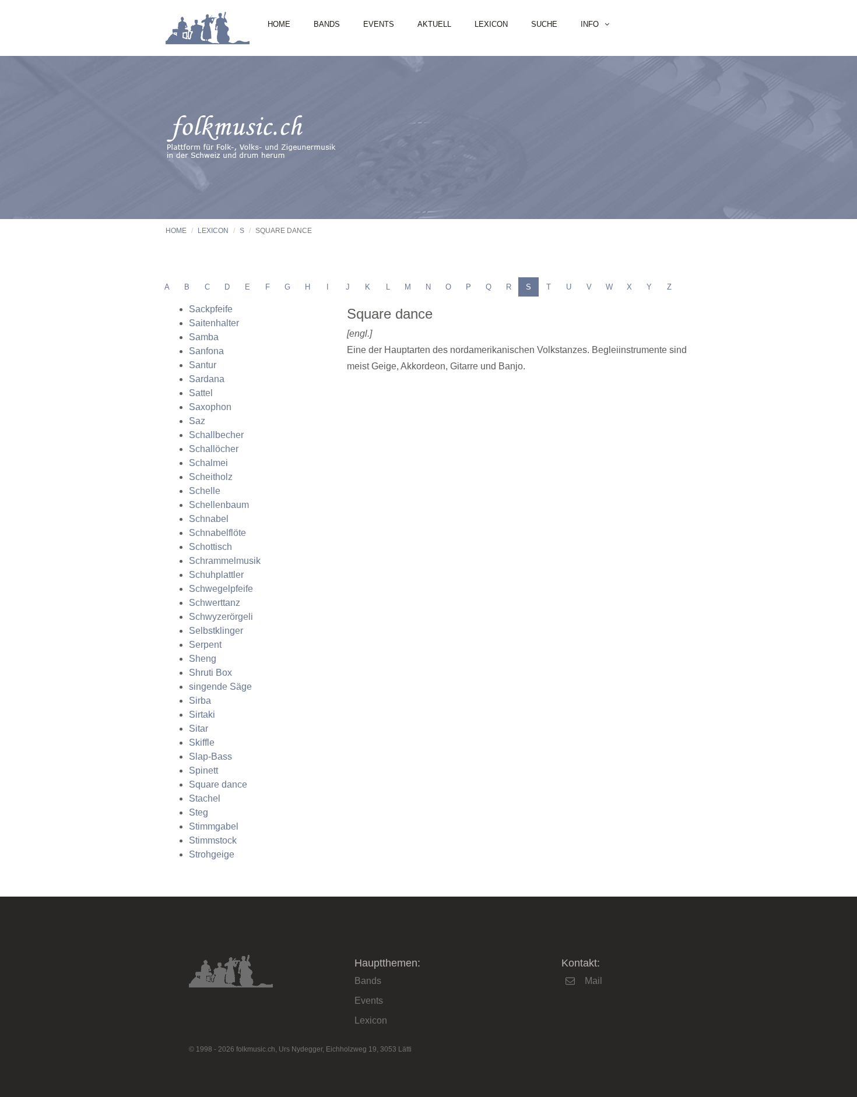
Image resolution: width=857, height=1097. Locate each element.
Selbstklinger (216, 631)
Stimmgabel (213, 826)
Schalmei (208, 463)
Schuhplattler (216, 575)
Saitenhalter (214, 323)
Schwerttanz (214, 603)
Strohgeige (211, 854)
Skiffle (202, 742)
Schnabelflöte (217, 533)
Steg (198, 812)
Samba (204, 337)
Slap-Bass (210, 756)
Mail (593, 981)
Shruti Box (210, 673)
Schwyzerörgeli (221, 617)
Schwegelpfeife (221, 589)
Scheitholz (211, 477)
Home (279, 24)
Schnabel (209, 519)
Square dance (218, 784)
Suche (544, 24)
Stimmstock (213, 840)
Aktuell (434, 24)
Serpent (205, 645)
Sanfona (206, 351)
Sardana (206, 379)
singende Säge (220, 687)
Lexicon (491, 24)
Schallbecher (216, 435)
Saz (197, 421)
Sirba (200, 701)
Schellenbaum (219, 505)
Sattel (201, 393)
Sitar (198, 728)
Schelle (204, 491)
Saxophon (210, 407)
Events (378, 24)
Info (590, 24)
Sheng (202, 659)
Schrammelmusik (225, 561)
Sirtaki (202, 714)
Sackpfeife (211, 309)
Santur (202, 365)
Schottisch (210, 547)
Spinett (203, 770)
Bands (327, 24)
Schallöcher (213, 449)
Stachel (204, 798)
